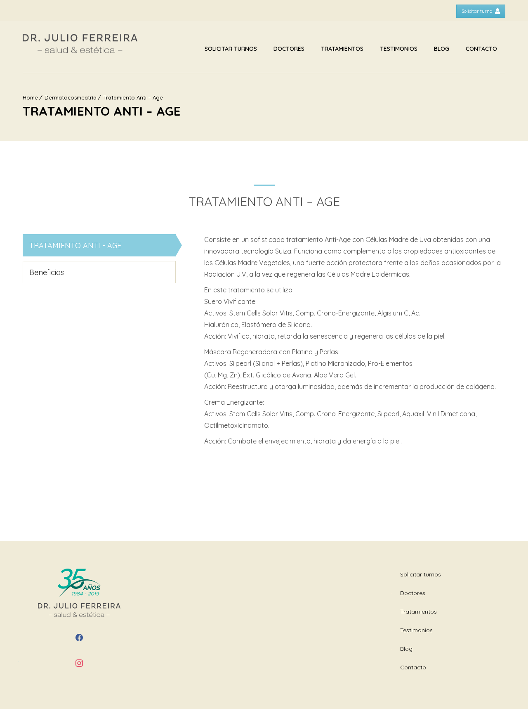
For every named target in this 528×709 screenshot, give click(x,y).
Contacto (481, 48)
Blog (441, 48)
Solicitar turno (477, 11)
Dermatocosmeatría (71, 97)
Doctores (288, 48)
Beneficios (46, 272)
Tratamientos (342, 48)
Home (30, 97)
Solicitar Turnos (231, 48)
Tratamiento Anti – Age (133, 97)
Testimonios (398, 48)
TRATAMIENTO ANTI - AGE (75, 245)
